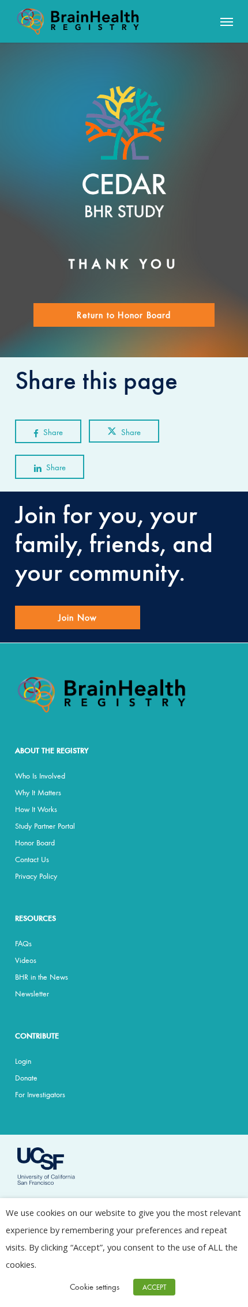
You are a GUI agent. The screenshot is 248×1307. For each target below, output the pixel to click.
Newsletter (32, 993)
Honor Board (35, 842)
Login (23, 1061)
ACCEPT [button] (154, 1287)
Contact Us (32, 859)
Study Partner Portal (45, 826)
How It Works (36, 809)
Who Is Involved (40, 775)
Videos (25, 960)
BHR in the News (41, 977)
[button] (226, 21)
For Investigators (40, 1094)
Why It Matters (38, 792)
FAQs (23, 943)
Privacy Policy (36, 876)
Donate (26, 1077)
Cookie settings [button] (94, 1286)
